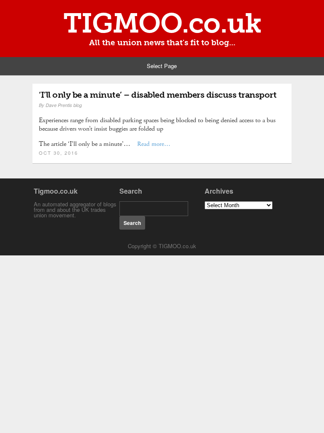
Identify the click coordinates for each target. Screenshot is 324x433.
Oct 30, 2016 (58, 152)
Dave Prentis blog (64, 105)
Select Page (162, 66)
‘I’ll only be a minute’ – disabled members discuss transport (157, 95)
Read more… (153, 144)
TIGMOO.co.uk (162, 23)
